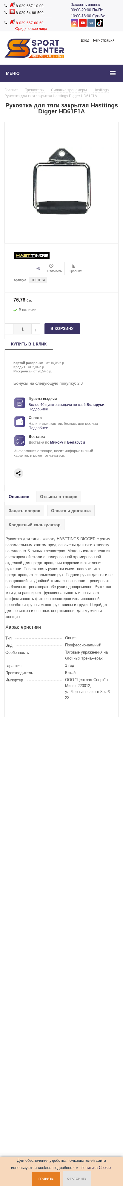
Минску (56, 442)
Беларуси (95, 405)
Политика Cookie (96, 1167)
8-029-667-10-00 (29, 6)
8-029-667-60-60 (29, 23)
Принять (46, 1178)
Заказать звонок (85, 4)
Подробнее (38, 409)
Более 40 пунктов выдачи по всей (58, 405)
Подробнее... (40, 428)
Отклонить (77, 1178)
